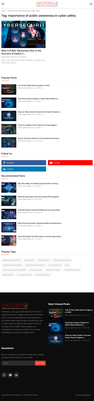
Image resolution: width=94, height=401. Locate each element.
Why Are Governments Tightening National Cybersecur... (40, 223)
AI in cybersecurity (55, 265)
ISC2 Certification (43, 260)
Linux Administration (24, 275)
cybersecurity (29, 260)
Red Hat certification (43, 275)
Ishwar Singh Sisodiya (7, 57)
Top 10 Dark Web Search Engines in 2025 (34, 85)
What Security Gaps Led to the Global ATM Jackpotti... (39, 197)
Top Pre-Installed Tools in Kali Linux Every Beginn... (38, 125)
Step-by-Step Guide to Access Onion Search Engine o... (39, 112)
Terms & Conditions (83, 395)
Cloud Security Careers (72, 270)
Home (3, 11)
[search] (91, 4)
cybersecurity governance (62, 260)
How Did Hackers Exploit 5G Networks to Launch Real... (39, 210)
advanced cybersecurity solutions (14, 270)
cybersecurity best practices (12, 265)
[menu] (3, 4)
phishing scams (8, 275)
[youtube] (10, 375)
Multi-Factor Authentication (35, 265)
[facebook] (4, 375)
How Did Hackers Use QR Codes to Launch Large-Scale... (40, 236)
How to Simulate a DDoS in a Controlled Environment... (39, 138)
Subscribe (40, 363)
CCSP (67, 265)
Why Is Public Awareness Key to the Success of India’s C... (21, 52)
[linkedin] (16, 375)
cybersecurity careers (53, 270)
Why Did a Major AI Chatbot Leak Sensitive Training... (38, 183)
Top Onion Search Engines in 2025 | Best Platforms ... (38, 99)
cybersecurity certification (12, 260)
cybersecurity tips (36, 270)
